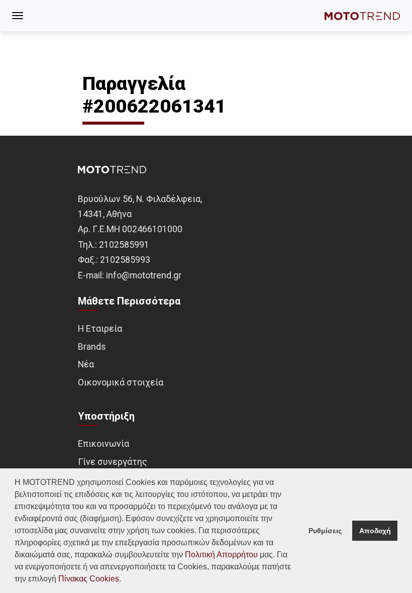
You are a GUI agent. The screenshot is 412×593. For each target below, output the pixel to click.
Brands (92, 346)
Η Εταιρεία (100, 328)
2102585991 (124, 244)
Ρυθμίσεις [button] (325, 531)
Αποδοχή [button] (375, 531)
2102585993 (125, 259)
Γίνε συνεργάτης (112, 461)
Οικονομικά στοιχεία (120, 382)
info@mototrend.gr (143, 275)
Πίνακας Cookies (88, 578)
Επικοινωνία (103, 443)
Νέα (86, 364)
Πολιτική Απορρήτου (221, 554)
